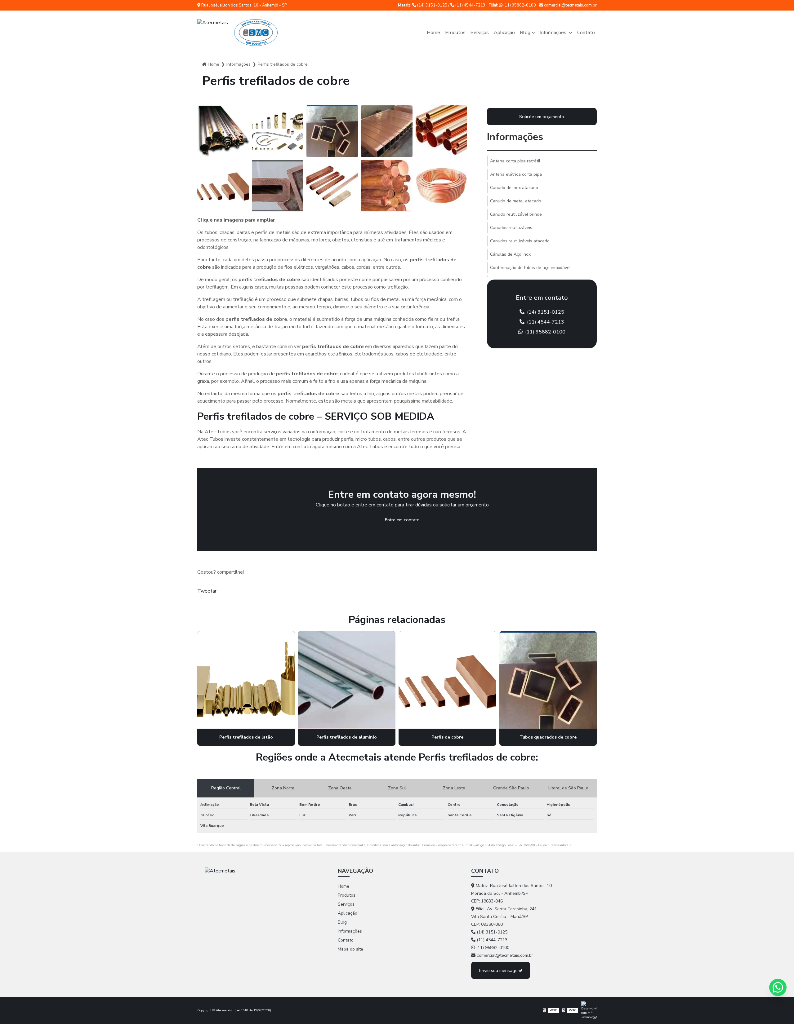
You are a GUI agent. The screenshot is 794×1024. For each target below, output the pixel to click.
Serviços (480, 32)
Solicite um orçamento (541, 116)
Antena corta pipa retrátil (515, 161)
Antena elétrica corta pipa (516, 174)
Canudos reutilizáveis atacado (520, 241)
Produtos (455, 32)
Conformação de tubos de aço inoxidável (530, 268)
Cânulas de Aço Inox (510, 254)
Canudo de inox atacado (514, 188)
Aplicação (504, 32)
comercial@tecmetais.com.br (570, 5)
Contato (586, 32)
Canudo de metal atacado (515, 201)
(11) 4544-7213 (469, 5)
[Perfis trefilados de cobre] (223, 131)
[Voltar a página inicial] (237, 33)
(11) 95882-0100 (519, 5)
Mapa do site (350, 949)
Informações (554, 32)
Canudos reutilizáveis (511, 228)
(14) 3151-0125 (432, 5)
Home (433, 32)
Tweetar (206, 591)
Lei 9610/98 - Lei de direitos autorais (544, 845)
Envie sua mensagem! (500, 970)
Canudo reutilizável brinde (516, 214)
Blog (525, 32)
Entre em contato (402, 520)
